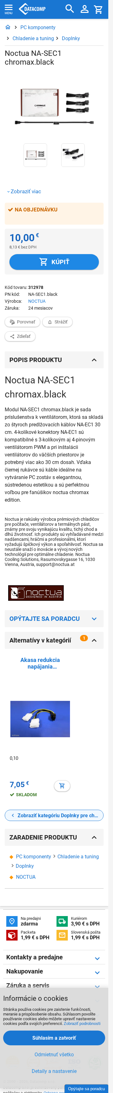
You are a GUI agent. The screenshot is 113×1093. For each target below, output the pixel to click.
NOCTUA (37, 301)
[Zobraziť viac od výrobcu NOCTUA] (36, 593)
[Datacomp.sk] (8, 27)
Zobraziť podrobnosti (82, 1023)
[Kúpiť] (62, 786)
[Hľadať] (70, 9)
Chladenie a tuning (33, 38)
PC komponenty (38, 27)
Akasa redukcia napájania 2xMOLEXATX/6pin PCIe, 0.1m (40, 663)
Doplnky (71, 38)
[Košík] (99, 9)
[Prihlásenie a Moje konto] (84, 9)
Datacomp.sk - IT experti (32, 9)
